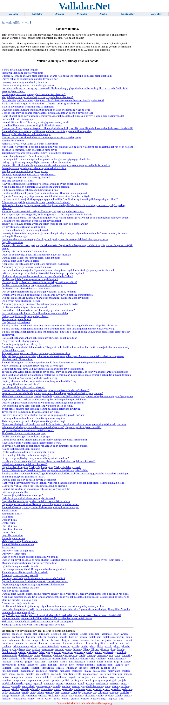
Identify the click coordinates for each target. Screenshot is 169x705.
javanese (18, 661)
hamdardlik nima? (12, 513)
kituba (21, 664)
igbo (23, 658)
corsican (6, 646)
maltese (126, 670)
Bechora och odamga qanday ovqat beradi (25, 230)
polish (65, 680)
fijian (86, 649)
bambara (53, 637)
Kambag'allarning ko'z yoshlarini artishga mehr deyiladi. (33, 624)
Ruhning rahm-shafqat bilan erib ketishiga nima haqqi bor (34, 418)
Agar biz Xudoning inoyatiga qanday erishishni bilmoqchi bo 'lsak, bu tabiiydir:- (47, 196)
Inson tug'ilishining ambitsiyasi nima (22, 72)
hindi (82, 655)
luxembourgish (10, 670)
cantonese (8, 643)
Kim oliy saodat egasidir (15, 590)
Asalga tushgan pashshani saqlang (21, 448)
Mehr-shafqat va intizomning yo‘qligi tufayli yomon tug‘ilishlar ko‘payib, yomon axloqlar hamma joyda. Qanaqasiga (67, 396)
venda (127, 695)
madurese (41, 670)
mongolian (17, 677)
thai (57, 692)
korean (63, 664)
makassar (65, 670)
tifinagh (75, 692)
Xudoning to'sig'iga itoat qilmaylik (21, 344)
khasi (100, 661)
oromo (120, 677)
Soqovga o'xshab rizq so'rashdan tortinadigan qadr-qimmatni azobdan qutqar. (45, 445)
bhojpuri (65, 640)
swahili (98, 689)
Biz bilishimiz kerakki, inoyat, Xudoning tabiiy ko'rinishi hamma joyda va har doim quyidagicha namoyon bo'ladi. (66, 217)
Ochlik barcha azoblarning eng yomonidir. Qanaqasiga (32, 285)
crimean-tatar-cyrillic (24, 646)
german (79, 652)
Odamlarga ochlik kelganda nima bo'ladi (25, 572)
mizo (6, 677)
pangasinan (19, 680)
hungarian (114, 655)
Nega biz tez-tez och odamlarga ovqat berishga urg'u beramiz (35, 186)
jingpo (29, 661)
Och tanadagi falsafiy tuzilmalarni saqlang (25, 455)
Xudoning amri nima (13, 538)
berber (45, 640)
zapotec (113, 698)
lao (127, 664)
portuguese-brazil (81, 680)
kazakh (91, 661)
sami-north (102, 683)
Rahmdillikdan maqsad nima (18, 544)
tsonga (5, 695)
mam (4, 674)
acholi (27, 633)
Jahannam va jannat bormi (16, 319)
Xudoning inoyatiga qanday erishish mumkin (27, 267)
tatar (32, 692)
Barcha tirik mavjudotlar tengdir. (20, 69)
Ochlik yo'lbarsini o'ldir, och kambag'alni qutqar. (29, 452)
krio (71, 664)
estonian (59, 649)
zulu (121, 698)
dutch (5, 649)
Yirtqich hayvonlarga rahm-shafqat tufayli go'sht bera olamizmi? (37, 97)
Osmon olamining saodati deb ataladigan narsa (28, 85)
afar (35, 633)
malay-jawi (99, 670)
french (120, 649)
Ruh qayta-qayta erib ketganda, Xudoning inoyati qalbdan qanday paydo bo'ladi (47, 214)
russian (90, 683)
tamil (25, 692)
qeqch (29, 683)
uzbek (118, 695)
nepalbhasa (60, 677)
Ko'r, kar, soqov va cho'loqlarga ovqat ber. (25, 171)
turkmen (54, 695)
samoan (114, 683)
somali (57, 689)
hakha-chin (25, 655)
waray (31, 698)
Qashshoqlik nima (12, 529)
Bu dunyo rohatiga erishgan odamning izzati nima (30, 189)
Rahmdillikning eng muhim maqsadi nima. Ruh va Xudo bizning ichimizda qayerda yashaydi (54, 362)
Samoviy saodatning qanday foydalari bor (25, 82)
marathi (30, 674)
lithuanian (71, 667)
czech (75, 646)
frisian (22, 652)
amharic (73, 633)
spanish (67, 689)
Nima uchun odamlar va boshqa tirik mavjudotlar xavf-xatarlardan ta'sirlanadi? (45, 390)
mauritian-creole (72, 674)
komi (43, 664)
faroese (77, 649)
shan (107, 686)
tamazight (14, 692)
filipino (95, 649)
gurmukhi (120, 652)
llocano (83, 667)
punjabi (122, 680)
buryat (128, 640)
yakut (65, 698)
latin (16, 667)
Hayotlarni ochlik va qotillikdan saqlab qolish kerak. (31, 442)
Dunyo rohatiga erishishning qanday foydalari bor (30, 78)
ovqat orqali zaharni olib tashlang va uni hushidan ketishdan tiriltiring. (41, 408)
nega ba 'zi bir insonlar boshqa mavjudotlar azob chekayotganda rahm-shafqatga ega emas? (52, 393)
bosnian (85, 640)
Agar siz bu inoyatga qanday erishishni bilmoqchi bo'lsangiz (35, 263)
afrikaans (44, 633)
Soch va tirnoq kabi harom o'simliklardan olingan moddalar (35, 313)
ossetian (6, 680)
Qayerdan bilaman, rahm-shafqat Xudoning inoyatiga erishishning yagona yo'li (46, 109)
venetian (6, 698)
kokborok (32, 664)
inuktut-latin (60, 658)
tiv (94, 692)
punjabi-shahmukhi (12, 683)
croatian (65, 646)
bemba (26, 640)
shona (115, 686)
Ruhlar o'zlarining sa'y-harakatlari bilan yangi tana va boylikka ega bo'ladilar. (45, 470)
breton (95, 640)
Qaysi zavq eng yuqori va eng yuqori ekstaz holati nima (33, 584)
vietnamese (19, 698)
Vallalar (13, 14)
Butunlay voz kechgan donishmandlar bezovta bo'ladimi (33, 578)
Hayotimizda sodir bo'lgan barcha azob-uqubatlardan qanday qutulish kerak (44, 399)
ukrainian (90, 695)
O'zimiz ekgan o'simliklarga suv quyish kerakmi (28, 498)
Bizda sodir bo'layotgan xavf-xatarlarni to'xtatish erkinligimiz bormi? (40, 103)
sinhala (25, 689)
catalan (20, 643)
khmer (108, 661)
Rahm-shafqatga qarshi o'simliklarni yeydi (25, 156)
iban (4, 658)
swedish (116, 689)
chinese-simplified (95, 643)
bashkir (73, 637)
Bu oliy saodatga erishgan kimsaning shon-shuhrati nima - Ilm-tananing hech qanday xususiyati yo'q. (58, 328)
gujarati (108, 652)
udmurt (79, 695)
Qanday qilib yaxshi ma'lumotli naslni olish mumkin (31, 257)
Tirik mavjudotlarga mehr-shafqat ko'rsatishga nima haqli (34, 421)
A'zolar (59, 14)
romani (59, 683)
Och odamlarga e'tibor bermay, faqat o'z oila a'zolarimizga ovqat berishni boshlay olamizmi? (53, 100)
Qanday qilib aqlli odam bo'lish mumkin (24, 251)
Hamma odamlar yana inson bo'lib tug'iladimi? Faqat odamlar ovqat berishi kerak (47, 618)
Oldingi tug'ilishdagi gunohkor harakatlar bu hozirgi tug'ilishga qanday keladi (45, 297)
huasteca (102, 655)
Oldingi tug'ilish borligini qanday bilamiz (25, 316)
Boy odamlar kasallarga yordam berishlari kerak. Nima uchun (36, 501)
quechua (49, 683)
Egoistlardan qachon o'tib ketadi (20, 566)
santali (16, 686)
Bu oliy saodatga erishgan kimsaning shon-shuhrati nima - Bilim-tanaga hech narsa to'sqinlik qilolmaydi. (60, 325)
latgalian (7, 667)
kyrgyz (119, 664)
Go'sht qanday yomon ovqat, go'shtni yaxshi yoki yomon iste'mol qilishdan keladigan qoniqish (55, 239)
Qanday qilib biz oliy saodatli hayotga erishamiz (29, 479)
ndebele (47, 677)
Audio (103, 14)
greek (89, 652)
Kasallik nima (9, 510)
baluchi (42, 637)
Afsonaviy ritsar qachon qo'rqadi (20, 575)
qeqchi (38, 683)
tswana (15, 695)
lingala (60, 667)
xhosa (57, 698)
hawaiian (47, 655)
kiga (116, 661)
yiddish (75, 698)
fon (113, 649)
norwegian (83, 677)
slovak (35, 689)
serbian (66, 686)
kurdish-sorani (105, 664)
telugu (40, 692)
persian (56, 680)
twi (71, 695)
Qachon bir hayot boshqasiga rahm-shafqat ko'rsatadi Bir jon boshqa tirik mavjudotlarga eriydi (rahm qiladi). (62, 559)
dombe (126, 646)
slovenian (46, 689)
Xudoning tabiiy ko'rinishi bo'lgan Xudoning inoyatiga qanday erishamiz (43, 211)
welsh (40, 698)
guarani (98, 652)
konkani (53, 664)
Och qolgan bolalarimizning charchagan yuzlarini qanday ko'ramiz (39, 291)
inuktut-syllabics (78, 658)
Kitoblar (37, 14)
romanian (71, 683)
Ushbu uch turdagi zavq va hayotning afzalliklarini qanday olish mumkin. (43, 368)
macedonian (27, 670)
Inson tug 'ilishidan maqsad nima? (21, 384)
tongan (114, 692)
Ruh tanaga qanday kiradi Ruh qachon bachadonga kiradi (34, 569)
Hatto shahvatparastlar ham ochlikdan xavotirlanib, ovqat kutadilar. (39, 337)
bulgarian (106, 640)
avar (116, 633)
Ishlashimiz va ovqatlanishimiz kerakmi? (24, 464)
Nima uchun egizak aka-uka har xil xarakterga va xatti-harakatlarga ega (41, 137)
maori (20, 674)
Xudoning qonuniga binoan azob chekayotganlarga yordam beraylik (40, 304)
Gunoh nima (8, 532)
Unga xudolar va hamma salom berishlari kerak (28, 430)
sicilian (125, 686)
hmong (91, 655)
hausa (37, 655)
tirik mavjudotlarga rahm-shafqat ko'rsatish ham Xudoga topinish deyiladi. (43, 273)
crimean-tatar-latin (49, 646)
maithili (53, 670)
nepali (72, 677)
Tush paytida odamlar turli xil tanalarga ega (26, 134)
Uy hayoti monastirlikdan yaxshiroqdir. (24, 226)
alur (65, 633)
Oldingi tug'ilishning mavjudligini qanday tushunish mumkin (36, 162)
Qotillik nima (9, 526)
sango (124, 683)
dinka (100, 646)
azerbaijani (18, 637)
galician (56, 652)
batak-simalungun (113, 637)
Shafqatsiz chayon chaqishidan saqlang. (24, 433)
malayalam (114, 670)
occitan (103, 677)
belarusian (14, 640)
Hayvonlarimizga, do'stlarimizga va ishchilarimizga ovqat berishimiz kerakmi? (45, 183)
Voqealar (156, 14)
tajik (4, 692)
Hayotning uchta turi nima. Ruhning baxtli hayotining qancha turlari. (40, 504)
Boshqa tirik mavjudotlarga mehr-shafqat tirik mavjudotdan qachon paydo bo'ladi (47, 112)
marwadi (56, 674)
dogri (117, 646)
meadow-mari (90, 674)
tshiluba (124, 692)
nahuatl (29, 677)
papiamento (34, 680)
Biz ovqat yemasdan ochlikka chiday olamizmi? (28, 106)
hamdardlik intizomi (13, 140)
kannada (53, 661)
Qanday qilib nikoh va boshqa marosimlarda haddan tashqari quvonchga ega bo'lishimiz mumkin (56, 165)
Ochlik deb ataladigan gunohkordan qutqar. (26, 436)
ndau (38, 677)
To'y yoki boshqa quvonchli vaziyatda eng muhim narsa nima (36, 353)
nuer (94, 677)
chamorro (43, 643)
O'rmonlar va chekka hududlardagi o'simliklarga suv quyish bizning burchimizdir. (47, 294)
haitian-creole (9, 655)
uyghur (109, 695)
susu (89, 689)
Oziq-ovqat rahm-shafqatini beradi (21, 300)
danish (84, 646)
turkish (43, 695)
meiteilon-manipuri (111, 674)
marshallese (42, 674)
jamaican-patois (115, 658)
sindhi (15, 689)
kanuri (63, 661)
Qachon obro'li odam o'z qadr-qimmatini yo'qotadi (30, 556)
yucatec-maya (99, 698)
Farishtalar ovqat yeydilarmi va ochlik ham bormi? (30, 143)
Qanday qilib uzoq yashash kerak (20, 260)
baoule (63, 637)
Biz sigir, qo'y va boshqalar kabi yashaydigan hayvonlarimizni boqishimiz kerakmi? (48, 461)
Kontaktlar (128, 14)
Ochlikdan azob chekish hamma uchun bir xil (27, 288)
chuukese (113, 643)
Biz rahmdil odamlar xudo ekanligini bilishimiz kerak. (32, 125)
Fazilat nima (8, 547)
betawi (55, 640)
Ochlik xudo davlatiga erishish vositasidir (25, 307)
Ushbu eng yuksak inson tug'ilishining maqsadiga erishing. (35, 485)
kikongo (126, 661)
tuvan (64, 695)
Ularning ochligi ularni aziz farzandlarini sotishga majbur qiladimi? (39, 282)
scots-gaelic (43, 686)
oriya (112, 677)
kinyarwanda (9, 664)
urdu (100, 695)
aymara (6, 637)
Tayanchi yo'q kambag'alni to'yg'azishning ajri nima (31, 411)
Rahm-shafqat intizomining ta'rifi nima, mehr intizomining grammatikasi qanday (47, 131)
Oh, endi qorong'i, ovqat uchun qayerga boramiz (28, 174)
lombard (94, 667)
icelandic (14, 658)
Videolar (82, 14)
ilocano (32, 658)
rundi (81, 683)
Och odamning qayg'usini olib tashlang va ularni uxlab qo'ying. (37, 405)
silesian (6, 689)
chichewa (67, 643)
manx (12, 674)
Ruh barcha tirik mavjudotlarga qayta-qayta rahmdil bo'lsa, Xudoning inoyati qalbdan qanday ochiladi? (60, 199)
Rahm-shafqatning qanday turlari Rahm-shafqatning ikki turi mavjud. (40, 507)
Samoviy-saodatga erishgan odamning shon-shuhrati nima (34, 168)
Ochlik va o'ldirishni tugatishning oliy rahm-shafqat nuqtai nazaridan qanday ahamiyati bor (53, 606)
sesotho (76, 686)
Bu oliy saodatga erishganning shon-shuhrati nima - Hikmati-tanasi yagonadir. (45, 193)
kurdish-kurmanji (85, 664)
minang (128, 674)
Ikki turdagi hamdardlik (15, 492)
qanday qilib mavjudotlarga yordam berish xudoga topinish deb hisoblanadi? (45, 223)
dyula (13, 649)
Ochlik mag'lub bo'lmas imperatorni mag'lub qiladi (30, 279)
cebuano (31, 643)
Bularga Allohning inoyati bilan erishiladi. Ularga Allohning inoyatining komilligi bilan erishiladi (57, 75)
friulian (32, 652)
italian (101, 658)
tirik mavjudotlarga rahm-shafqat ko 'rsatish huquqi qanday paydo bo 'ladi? (43, 415)
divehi (108, 646)
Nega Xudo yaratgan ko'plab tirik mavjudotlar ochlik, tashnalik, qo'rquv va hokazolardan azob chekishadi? (61, 615)
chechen (55, 643)
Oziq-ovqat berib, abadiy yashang (20, 341)
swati (107, 689)
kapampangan (77, 661)
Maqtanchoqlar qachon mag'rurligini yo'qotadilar (29, 563)
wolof (48, 698)
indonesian (45, 658)
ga (48, 652)
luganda (105, 667)
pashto (46, 680)
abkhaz (6, 633)
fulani (42, 652)
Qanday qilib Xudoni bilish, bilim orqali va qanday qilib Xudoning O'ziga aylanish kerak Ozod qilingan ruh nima (65, 593)
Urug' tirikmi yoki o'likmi (16, 322)
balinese (30, 637)
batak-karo (95, 637)
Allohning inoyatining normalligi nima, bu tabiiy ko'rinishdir (36, 202)
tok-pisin (103, 692)
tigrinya (86, 692)
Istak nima (7, 516)
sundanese (79, 689)
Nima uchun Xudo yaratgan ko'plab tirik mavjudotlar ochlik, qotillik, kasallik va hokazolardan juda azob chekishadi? (67, 128)
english (36, 649)
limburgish (48, 667)
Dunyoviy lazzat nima (14, 553)
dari (92, 646)
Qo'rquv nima (9, 519)
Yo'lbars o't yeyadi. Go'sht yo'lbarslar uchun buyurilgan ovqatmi (37, 621)
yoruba (85, 698)
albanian (56, 633)
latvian (25, 667)
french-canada (9, 652)
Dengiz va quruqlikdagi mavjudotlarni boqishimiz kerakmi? (35, 458)
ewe (68, 649)
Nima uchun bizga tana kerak (18, 603)
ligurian (35, 667)
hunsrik (126, 655)
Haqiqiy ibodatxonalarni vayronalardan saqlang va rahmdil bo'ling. (39, 381)
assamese (107, 633)
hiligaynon (71, 655)
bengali (36, 640)
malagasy (77, 670)
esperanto (47, 649)
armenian (94, 633)
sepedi (56, 686)
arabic (83, 633)
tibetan (65, 692)
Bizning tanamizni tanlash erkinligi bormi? (26, 177)
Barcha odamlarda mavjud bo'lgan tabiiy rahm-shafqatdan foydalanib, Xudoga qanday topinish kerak (58, 270)
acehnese (17, 633)
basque (83, 637)
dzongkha (24, 649)
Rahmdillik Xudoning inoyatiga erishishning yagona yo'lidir (36, 489)
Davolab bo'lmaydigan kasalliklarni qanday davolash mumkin (36, 254)
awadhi (125, 633)
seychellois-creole (92, 686)
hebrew (58, 655)
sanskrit (6, 686)
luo (114, 667)
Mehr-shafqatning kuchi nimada (20, 541)
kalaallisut (40, 661)
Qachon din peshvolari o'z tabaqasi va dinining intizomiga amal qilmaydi (43, 402)
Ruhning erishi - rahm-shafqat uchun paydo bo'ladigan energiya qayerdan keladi (46, 159)
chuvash (124, 643)
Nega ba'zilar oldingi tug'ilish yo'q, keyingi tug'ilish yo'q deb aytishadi (41, 467)
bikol (76, 640)
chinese (78, 643)
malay (87, 670)
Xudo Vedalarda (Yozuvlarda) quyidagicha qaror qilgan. (33, 365)
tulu (23, 695)
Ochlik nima (8, 522)
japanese (6, 661)
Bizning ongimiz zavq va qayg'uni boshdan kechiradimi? (34, 94)
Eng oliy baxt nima (12, 242)
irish (92, 658)
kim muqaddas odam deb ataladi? (20, 587)
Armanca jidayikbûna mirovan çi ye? (22, 495)
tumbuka (32, 695)
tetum (49, 692)
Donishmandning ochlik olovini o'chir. (23, 387)
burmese (118, 640)
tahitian (127, 689)
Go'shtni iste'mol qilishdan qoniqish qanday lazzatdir (31, 220)
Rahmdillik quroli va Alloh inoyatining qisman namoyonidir (35, 122)
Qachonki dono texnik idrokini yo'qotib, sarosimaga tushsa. (35, 581)
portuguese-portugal (104, 680)
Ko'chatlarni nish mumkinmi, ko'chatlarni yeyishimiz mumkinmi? (38, 310)
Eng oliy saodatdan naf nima (18, 180)
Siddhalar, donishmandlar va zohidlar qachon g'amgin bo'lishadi (37, 276)
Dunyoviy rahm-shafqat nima (18, 550)
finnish (105, 649)
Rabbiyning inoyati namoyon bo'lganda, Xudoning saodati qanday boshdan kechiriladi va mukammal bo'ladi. (63, 482)
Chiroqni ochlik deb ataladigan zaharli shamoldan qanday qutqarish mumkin (45, 439)
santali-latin (28, 686)
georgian (68, 652)
